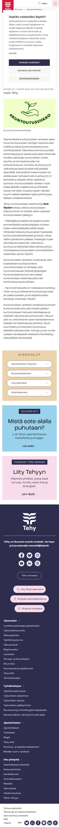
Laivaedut (9, 654)
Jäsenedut (10, 621)
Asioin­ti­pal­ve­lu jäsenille (16, 765)
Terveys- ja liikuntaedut (16, 659)
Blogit (7, 737)
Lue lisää (28, 446)
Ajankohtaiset (11, 728)
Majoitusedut (11, 650)
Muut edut (9, 664)
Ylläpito (7, 823)
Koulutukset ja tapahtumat (18, 669)
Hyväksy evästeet (29, 63)
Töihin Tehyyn (11, 798)
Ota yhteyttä (12, 760)
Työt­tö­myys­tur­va (13, 640)
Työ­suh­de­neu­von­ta (14, 631)
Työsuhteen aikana (14, 701)
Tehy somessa (29, 575)
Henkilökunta (11, 774)
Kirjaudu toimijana (32, 609)
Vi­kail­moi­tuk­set (12, 793)
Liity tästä (28, 494)
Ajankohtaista (34, 10)
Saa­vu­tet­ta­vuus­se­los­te (16, 816)
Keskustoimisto (12, 769)
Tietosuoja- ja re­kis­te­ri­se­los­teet (20, 812)
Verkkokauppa (12, 678)
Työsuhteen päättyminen (17, 705)
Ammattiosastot (12, 779)
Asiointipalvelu (19, 392)
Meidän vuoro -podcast (16, 752)
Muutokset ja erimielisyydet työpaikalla (25, 710)
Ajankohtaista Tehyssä (23, 364)
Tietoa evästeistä (12, 808)
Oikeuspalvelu (11, 635)
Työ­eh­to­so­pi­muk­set (15, 691)
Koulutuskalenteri (21, 373)
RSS (6, 819)
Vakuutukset (11, 645)
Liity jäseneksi (19, 383)
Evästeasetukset (29, 79)
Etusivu (19, 10)
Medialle (8, 784)
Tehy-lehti (9, 673)
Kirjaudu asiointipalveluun (32, 599)
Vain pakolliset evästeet (29, 70)
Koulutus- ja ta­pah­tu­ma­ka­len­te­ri (21, 747)
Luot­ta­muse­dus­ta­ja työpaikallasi (21, 626)
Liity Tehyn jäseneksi (32, 589)
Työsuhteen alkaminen (16, 696)
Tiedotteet (9, 733)
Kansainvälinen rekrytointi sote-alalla (24, 715)
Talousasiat (10, 788)
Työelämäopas (13, 686)
